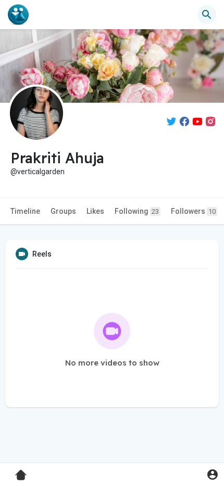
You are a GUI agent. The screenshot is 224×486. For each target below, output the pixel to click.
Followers (193, 211)
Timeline (25, 211)
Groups (63, 211)
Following (137, 211)
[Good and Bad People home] (18, 14)
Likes (95, 211)
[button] (212, 474)
